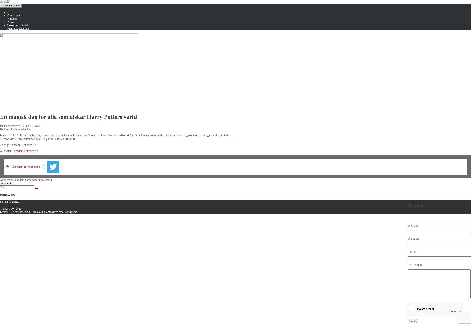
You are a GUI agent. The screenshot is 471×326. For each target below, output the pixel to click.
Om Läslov (13, 15)
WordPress (70, 211)
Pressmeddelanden (18, 28)
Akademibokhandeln (12, 179)
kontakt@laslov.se (10, 201)
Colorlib (47, 211)
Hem (10, 12)
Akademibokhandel (25, 151)
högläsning (45, 179)
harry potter (31, 179)
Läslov (4, 211)
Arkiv (10, 22)
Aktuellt (12, 18)
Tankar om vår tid (17, 25)
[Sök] (36, 188)
